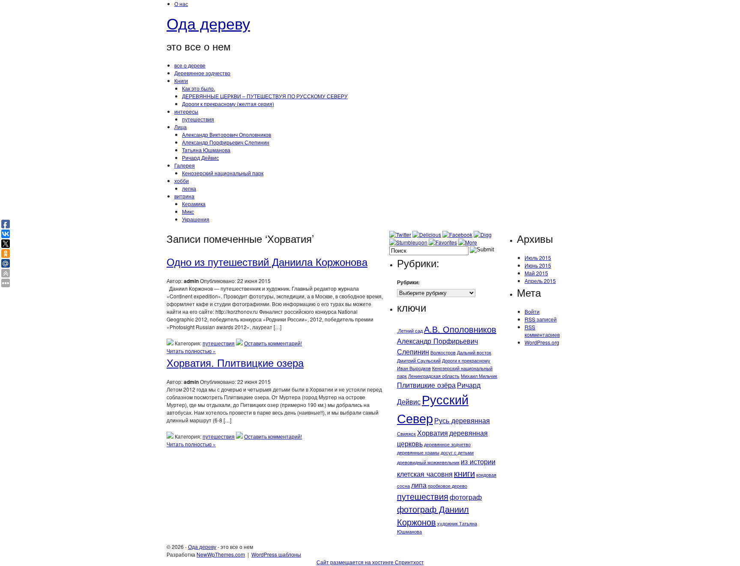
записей (541, 319)
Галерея (184, 165)
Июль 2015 (538, 257)
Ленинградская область (434, 376)
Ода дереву (208, 23)
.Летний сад (410, 330)
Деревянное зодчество (202, 73)
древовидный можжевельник (428, 462)
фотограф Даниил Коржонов (433, 515)
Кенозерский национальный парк (222, 173)
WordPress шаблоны (276, 554)
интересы (186, 111)
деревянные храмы (418, 452)
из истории (478, 461)
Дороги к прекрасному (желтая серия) (228, 103)
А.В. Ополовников (460, 329)
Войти (532, 311)
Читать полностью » (191, 350)
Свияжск (406, 433)
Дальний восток (474, 352)
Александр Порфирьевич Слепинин (225, 142)
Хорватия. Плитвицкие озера (235, 362)
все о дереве (190, 65)
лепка (189, 188)
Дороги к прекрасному (466, 360)
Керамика (194, 203)
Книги (181, 80)
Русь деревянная (462, 420)
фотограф (466, 497)
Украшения (195, 219)
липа (419, 485)
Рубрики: (408, 282)
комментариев (542, 330)
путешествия (198, 119)
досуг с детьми (457, 452)
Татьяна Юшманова (206, 149)
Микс (188, 211)
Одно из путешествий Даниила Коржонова (267, 261)
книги (464, 473)
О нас (181, 3)
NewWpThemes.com (221, 554)
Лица (180, 126)
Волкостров (443, 352)
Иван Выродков (414, 368)
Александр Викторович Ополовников (226, 134)
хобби (181, 180)
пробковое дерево (447, 486)
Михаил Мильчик (479, 376)
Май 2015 (536, 273)
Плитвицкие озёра (426, 385)
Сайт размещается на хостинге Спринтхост (370, 562)
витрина (184, 196)
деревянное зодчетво (447, 444)
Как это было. (198, 88)
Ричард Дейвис (200, 157)
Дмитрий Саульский (419, 360)
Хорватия (432, 432)
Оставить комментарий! (273, 343)
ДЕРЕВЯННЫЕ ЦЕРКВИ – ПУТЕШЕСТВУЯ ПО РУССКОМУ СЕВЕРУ (265, 96)
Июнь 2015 (538, 265)
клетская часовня (425, 474)
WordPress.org (542, 342)
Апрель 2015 (540, 280)
